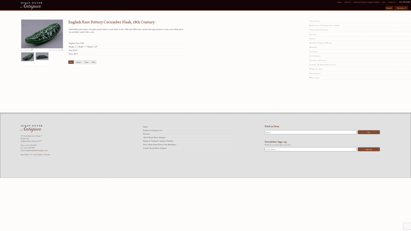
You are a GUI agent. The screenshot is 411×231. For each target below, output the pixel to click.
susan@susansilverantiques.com (37, 150)
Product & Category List (152, 130)
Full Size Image (26, 50)
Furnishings (315, 73)
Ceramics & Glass (317, 60)
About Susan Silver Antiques (154, 137)
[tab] (359, 21)
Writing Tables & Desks (320, 43)
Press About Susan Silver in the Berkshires (159, 144)
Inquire (78, 62)
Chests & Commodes (318, 30)
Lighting (313, 51)
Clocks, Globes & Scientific (322, 64)
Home (339, 2)
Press (384, 2)
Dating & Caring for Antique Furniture (366, 2)
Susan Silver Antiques (31, 6)
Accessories (315, 56)
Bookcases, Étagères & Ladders (324, 25)
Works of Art (315, 69)
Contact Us (392, 2)
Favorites (146, 134)
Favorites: (401, 8)
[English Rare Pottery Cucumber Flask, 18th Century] (28, 59)
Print (93, 62)
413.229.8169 (404, 2)
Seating (312, 34)
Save (71, 62)
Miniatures (314, 77)
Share (86, 62)
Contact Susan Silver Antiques (155, 148)
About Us (347, 2)
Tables (312, 38)
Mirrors (313, 47)
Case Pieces (314, 21)
